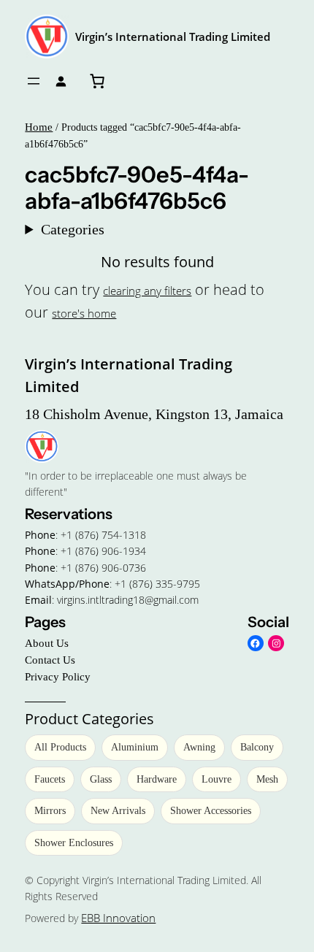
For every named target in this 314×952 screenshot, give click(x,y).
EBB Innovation (118, 917)
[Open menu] (33, 81)
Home (39, 127)
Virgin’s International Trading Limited (172, 36)
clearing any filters (147, 290)
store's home (84, 313)
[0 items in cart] (97, 81)
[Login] (60, 81)
